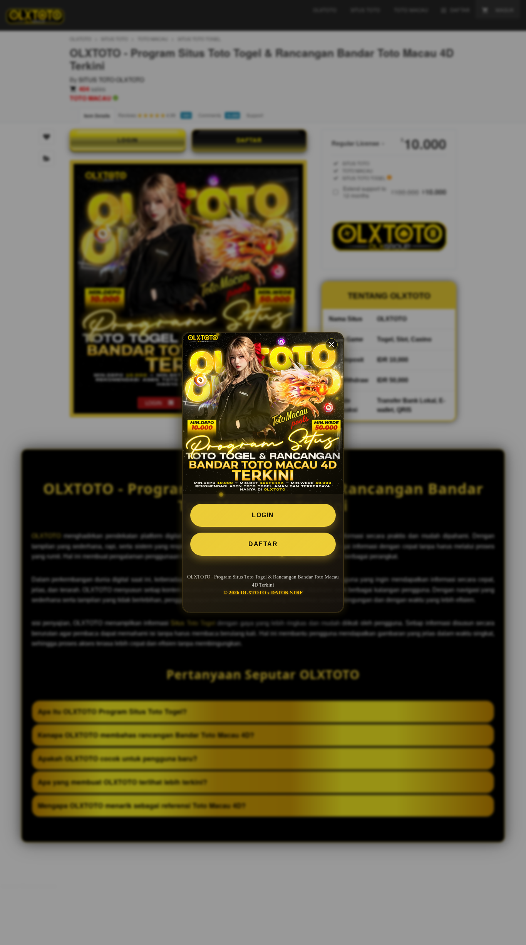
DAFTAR (263, 544)
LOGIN (263, 515)
